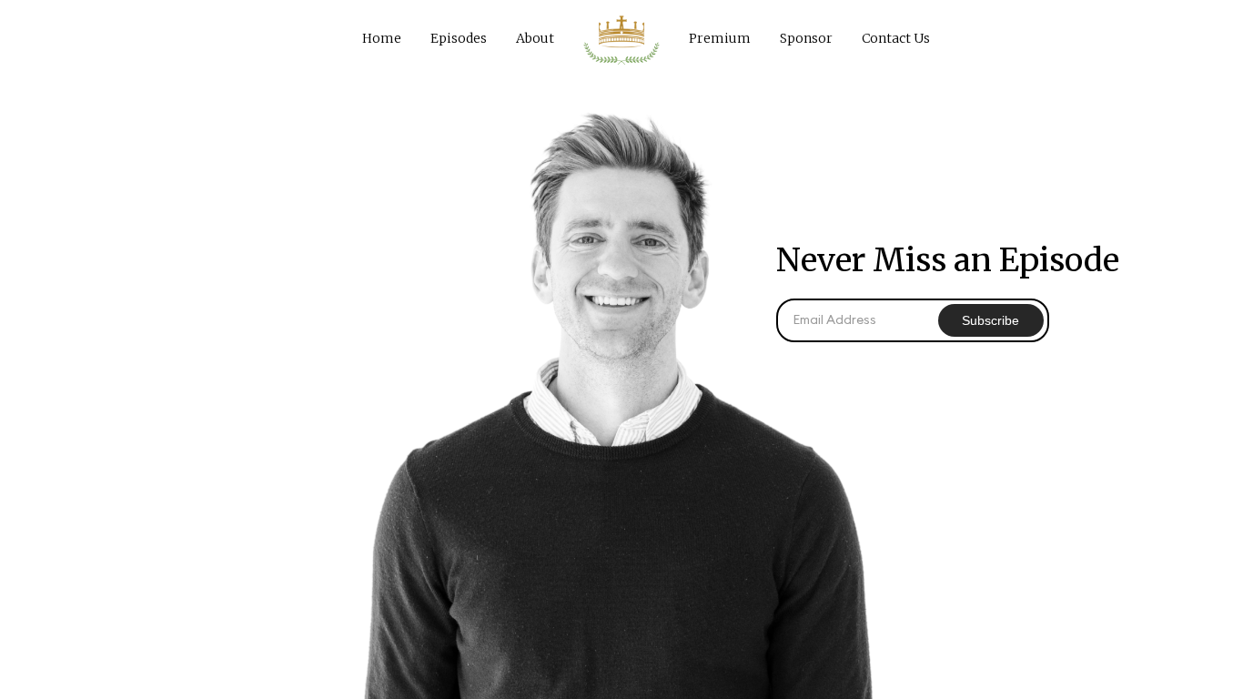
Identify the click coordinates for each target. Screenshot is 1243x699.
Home (381, 38)
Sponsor (806, 38)
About (535, 38)
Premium (720, 38)
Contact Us (896, 38)
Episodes (458, 38)
